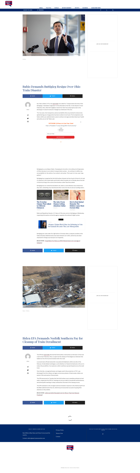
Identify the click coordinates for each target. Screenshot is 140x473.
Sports (77, 7)
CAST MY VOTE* (60, 137)
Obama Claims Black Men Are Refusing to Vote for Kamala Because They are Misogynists (65, 225)
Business (85, 7)
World (56, 7)
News (41, 7)
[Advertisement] (54, 74)
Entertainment (66, 7)
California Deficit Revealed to (53, 393)
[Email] (28, 121)
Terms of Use (59, 433)
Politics (48, 7)
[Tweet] (28, 118)
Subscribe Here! (96, 7)
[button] (61, 123)
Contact (58, 436)
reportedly (55, 103)
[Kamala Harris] (42, 224)
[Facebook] (100, 10)
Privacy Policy (60, 430)
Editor (28, 109)
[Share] (28, 115)
